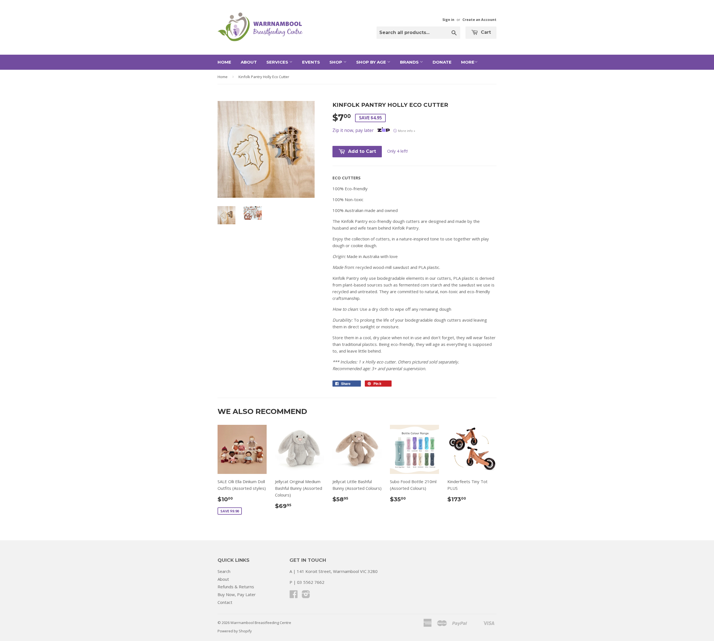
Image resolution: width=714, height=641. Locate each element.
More (467, 62)
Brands (410, 62)
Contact (225, 602)
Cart (485, 32)
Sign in (448, 19)
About (249, 62)
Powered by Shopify (235, 630)
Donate (442, 62)
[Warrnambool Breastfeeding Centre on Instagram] (306, 596)
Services (277, 62)
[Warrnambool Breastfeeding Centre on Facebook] (294, 596)
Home (224, 62)
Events (311, 62)
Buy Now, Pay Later (237, 594)
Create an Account (479, 19)
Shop (336, 62)
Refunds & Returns (236, 586)
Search (224, 571)
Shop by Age (371, 62)
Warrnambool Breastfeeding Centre (260, 622)
